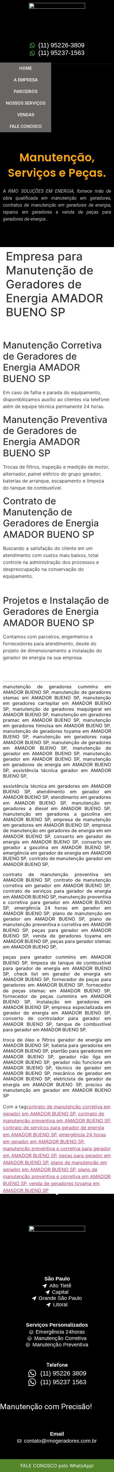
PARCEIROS (25, 91)
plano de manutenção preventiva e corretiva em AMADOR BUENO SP (56, 1176)
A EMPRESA (26, 80)
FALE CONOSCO (26, 126)
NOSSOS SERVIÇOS (25, 103)
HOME (25, 68)
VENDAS (25, 114)
